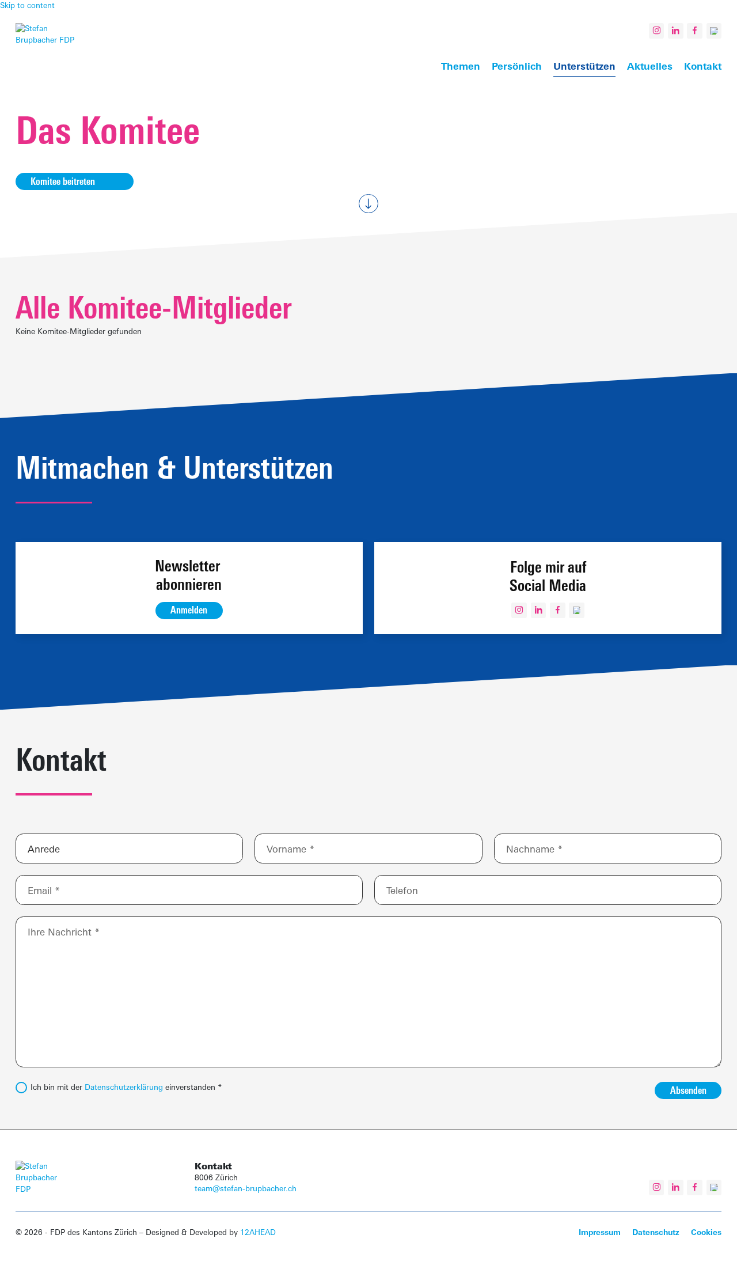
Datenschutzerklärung (124, 1087)
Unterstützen (584, 66)
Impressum (600, 1232)
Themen (460, 66)
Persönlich (517, 66)
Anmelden (188, 610)
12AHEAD (258, 1232)
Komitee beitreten (63, 181)
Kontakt (702, 66)
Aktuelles (650, 66)
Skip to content (27, 5)
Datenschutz (655, 1232)
